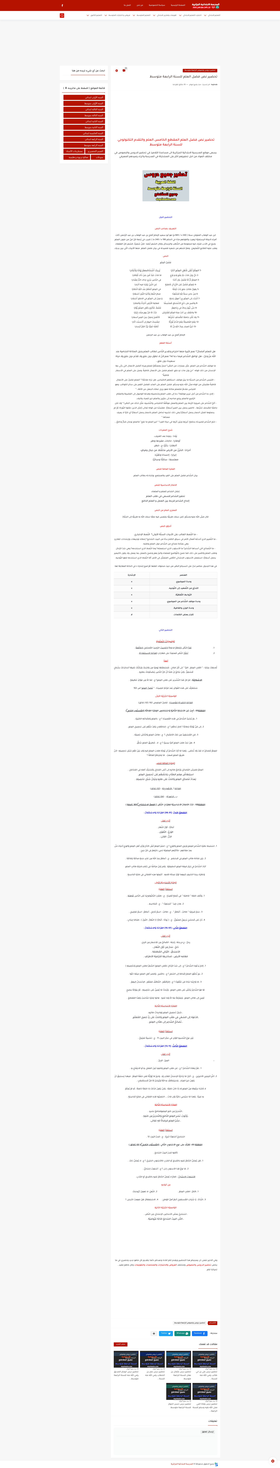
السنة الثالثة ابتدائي (94, 109)
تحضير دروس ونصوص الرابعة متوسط (200, 70)
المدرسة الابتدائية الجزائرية (182, 1464)
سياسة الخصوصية (157, 5)
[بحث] (62, 15)
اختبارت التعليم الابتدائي (192, 15)
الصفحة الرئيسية (178, 5)
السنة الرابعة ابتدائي (94, 139)
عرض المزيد (120, 1344)
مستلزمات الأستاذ (74, 151)
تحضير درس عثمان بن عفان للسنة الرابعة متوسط (181, 1375)
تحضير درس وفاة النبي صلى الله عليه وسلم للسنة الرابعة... (205, 1407)
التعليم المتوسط (143, 15)
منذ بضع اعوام (210, 1369)
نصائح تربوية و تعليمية (78, 157)
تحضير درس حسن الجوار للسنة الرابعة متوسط (179, 1406)
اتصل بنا (127, 5)
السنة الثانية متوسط (94, 127)
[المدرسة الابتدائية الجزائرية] (205, 5)
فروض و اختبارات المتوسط (119, 15)
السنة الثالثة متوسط (93, 115)
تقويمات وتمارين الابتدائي (166, 15)
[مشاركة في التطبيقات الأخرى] (154, 1333)
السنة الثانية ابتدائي (94, 121)
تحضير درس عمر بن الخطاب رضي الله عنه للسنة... (155, 1375)
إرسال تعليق (208, 1432)
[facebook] (62, 5)
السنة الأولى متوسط (93, 103)
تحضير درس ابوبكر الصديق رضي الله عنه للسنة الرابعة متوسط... (126, 1375)
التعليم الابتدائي (214, 15)
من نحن (140, 5)
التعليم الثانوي (96, 15)
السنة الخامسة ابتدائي (93, 133)
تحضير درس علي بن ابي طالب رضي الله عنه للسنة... (206, 1375)
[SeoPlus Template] (216, 1464)
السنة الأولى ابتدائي (94, 97)
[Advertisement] (140, 43)
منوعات (99, 157)
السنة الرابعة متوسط (93, 145)
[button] (200, 1333)
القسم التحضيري (95, 151)
